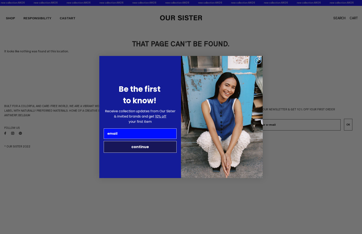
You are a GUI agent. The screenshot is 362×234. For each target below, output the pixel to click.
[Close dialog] (258, 61)
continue (140, 146)
